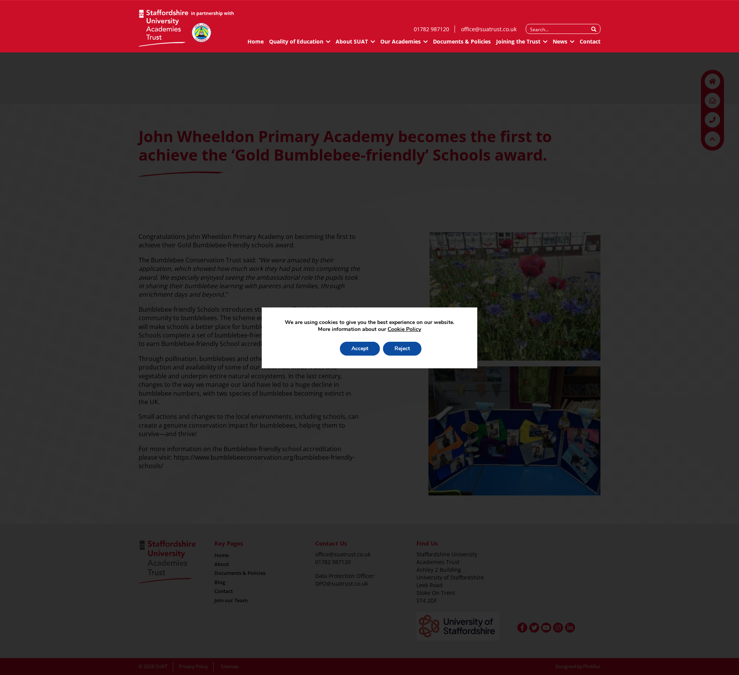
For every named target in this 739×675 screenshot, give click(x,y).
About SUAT (352, 41)
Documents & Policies (462, 41)
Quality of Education (296, 41)
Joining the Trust (518, 41)
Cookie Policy (404, 329)
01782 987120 (431, 29)
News (560, 41)
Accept (359, 348)
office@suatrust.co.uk (489, 29)
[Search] (593, 29)
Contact (590, 41)
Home (255, 41)
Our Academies (400, 41)
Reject (402, 348)
